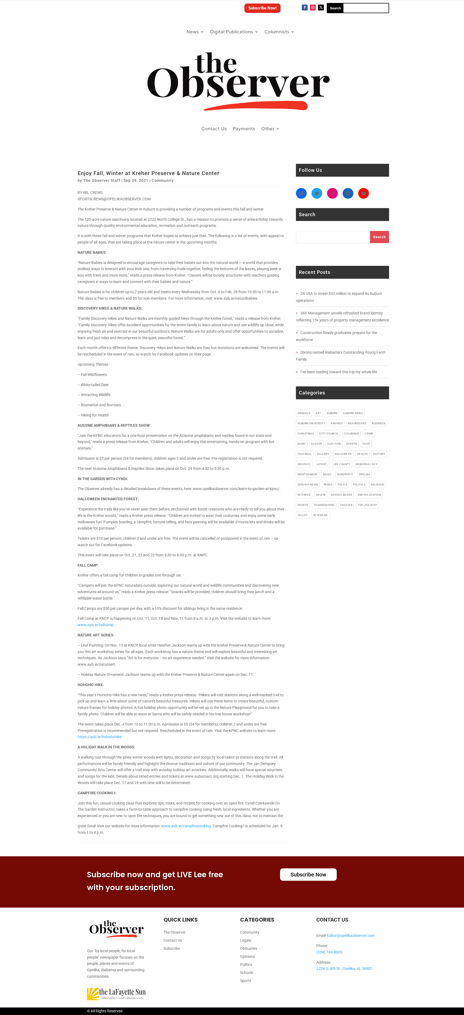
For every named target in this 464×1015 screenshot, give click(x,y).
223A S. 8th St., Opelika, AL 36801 (344, 968)
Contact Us (214, 129)
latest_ (322, 464)
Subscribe (172, 949)
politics (359, 484)
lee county (342, 464)
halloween (343, 453)
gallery (323, 453)
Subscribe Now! (262, 8)
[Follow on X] (321, 7)
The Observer (175, 932)
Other (268, 129)
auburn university (311, 423)
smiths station (369, 494)
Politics (246, 965)
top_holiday (367, 504)
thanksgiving (324, 504)
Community (163, 180)
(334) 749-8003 (329, 952)
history (379, 453)
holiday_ (304, 464)
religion (377, 484)
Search (379, 237)
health (362, 453)
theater (346, 504)
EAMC (302, 443)
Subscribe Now (308, 874)
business (378, 423)
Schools (246, 973)
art (318, 413)
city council (329, 433)
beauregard (357, 423)
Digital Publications (231, 32)
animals (304, 413)
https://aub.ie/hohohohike (99, 737)
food (366, 443)
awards (337, 423)
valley (303, 515)
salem (321, 494)
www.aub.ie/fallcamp (96, 625)
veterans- (321, 515)
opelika (365, 474)
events (351, 443)
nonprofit (345, 474)
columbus (351, 433)
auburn (332, 413)
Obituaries (248, 949)
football (305, 453)
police (342, 484)
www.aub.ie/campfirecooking (186, 826)
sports (303, 504)
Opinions (247, 957)
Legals (245, 940)
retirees (304, 494)
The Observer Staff (101, 180)
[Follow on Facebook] (305, 7)
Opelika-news (308, 484)
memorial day (366, 464)
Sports (245, 981)
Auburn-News (353, 413)
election (334, 443)
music (327, 474)
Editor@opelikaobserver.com (351, 935)
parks (328, 484)
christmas (306, 433)
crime (369, 433)
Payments (244, 129)
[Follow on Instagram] (313, 7)
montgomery (308, 474)
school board (341, 494)
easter (316, 443)
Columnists (276, 32)
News (193, 32)
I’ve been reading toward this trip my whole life (338, 372)
